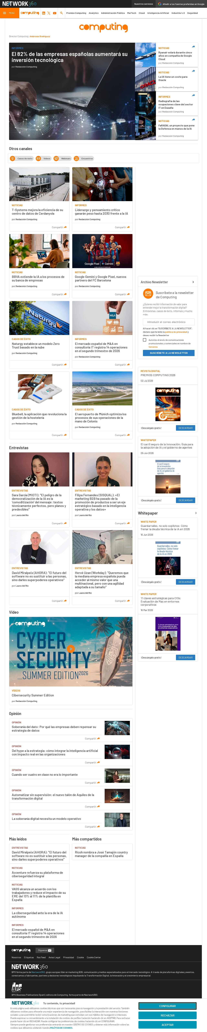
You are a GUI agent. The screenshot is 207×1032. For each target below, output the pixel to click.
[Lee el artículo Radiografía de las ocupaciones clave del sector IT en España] (166, 103)
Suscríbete (169, 353)
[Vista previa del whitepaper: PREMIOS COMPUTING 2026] (168, 404)
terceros (153, 346)
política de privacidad (176, 331)
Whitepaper (148, 513)
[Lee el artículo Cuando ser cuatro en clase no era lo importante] (70, 776)
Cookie (80, 957)
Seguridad (192, 13)
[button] (9, 13)
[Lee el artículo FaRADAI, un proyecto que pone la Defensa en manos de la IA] (166, 128)
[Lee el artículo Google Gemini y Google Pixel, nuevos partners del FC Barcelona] (102, 266)
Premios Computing (76, 13)
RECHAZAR (167, 1015)
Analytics (93, 13)
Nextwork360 (38, 972)
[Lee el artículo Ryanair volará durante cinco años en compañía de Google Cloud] (166, 55)
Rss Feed (41, 957)
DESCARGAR (186, 427)
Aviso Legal (54, 957)
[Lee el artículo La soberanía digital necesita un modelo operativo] (70, 820)
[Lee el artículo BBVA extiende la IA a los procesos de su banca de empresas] (39, 266)
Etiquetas (29, 957)
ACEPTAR (168, 1025)
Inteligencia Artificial (158, 13)
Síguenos (43, 950)
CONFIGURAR (167, 1006)
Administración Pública (113, 13)
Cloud (142, 13)
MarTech (131, 13)
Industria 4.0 (178, 13)
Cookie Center (94, 957)
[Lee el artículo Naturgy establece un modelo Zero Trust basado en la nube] (39, 335)
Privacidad (68, 957)
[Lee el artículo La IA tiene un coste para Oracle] (166, 79)
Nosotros (16, 957)
